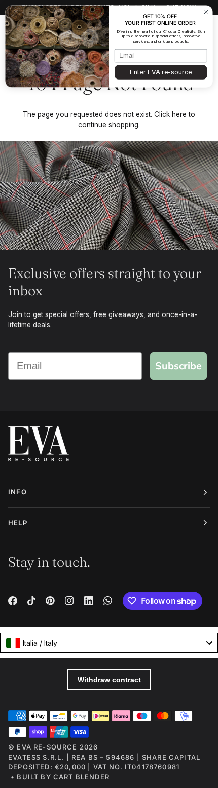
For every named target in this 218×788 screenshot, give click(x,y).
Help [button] (17, 523)
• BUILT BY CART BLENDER (60, 777)
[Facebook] (12, 600)
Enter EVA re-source (161, 72)
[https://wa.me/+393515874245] (108, 600)
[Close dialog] (205, 12)
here (179, 114)
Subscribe (178, 366)
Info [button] (17, 492)
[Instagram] (69, 600)
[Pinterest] (50, 600)
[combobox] (109, 643)
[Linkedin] (88, 600)
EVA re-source (47, 747)
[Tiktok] (31, 600)
